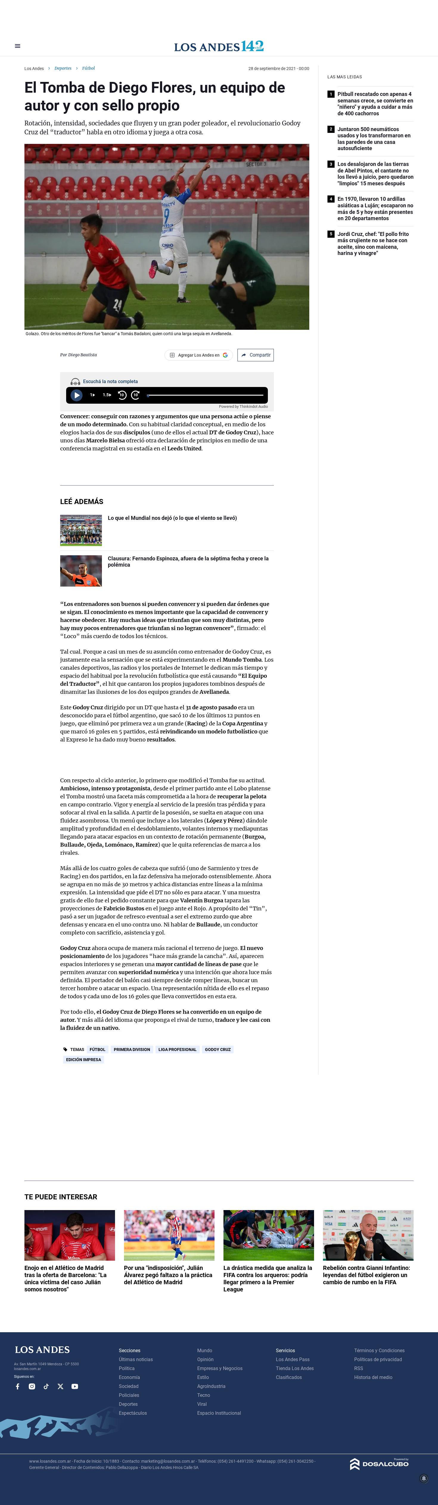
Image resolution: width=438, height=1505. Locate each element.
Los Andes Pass (293, 1359)
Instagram (31, 1386)
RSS (358, 1368)
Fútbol (97, 1049)
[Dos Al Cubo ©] (379, 1468)
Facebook (17, 1386)
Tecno (203, 1395)
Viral (202, 1404)
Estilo (203, 1377)
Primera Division (132, 1049)
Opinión (205, 1359)
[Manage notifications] (424, 1478)
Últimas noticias (136, 1359)
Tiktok (46, 1386)
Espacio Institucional (219, 1413)
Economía (129, 1377)
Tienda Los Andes (295, 1368)
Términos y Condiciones (379, 1350)
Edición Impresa (83, 1059)
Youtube (74, 1386)
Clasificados (289, 1377)
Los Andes (34, 68)
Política (127, 1368)
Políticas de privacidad (378, 1359)
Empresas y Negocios (220, 1368)
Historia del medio (373, 1377)
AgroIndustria (211, 1386)
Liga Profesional (178, 1049)
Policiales (129, 1395)
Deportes (63, 68)
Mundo (204, 1350)
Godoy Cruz (218, 1049)
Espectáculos (133, 1413)
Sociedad (129, 1386)
